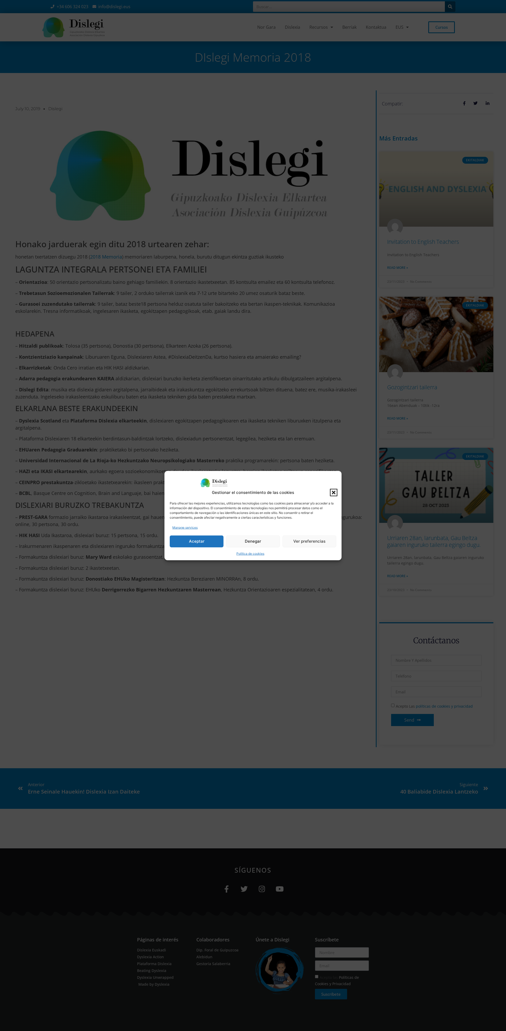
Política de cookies (250, 553)
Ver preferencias (309, 541)
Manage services (185, 527)
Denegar (253, 541)
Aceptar (197, 541)
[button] (333, 492)
